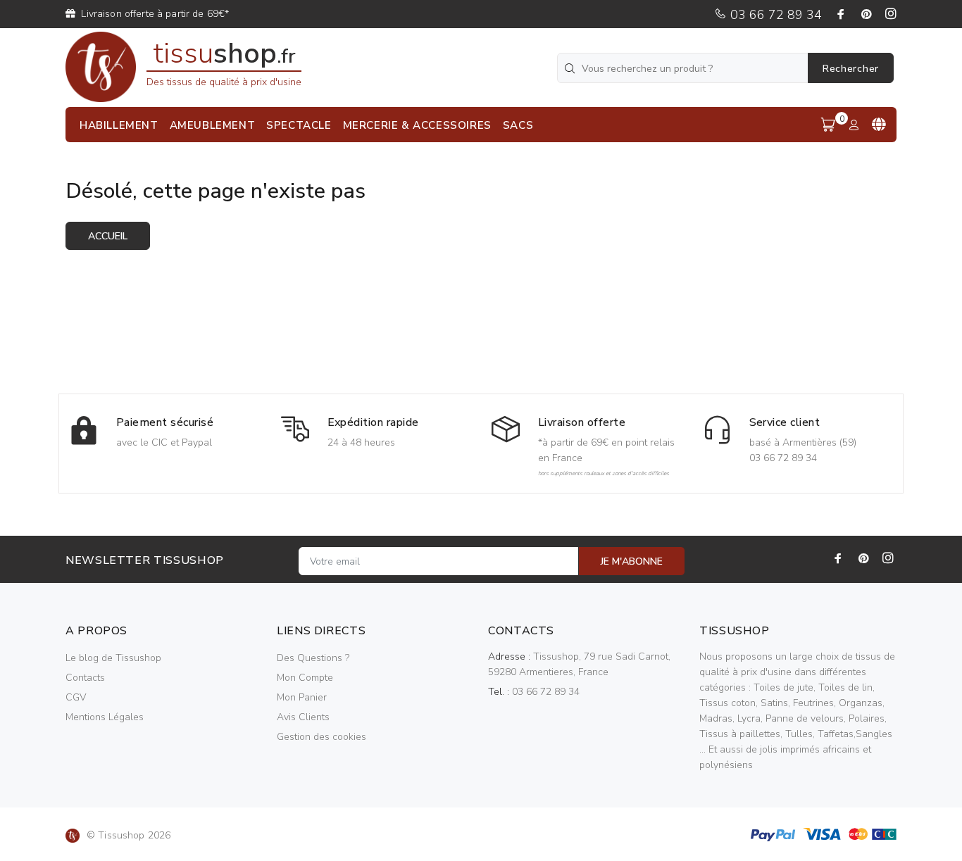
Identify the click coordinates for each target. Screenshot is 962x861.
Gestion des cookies (321, 736)
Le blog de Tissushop (113, 658)
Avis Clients (303, 717)
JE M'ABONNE (632, 561)
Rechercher (851, 68)
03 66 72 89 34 (774, 14)
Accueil (107, 236)
